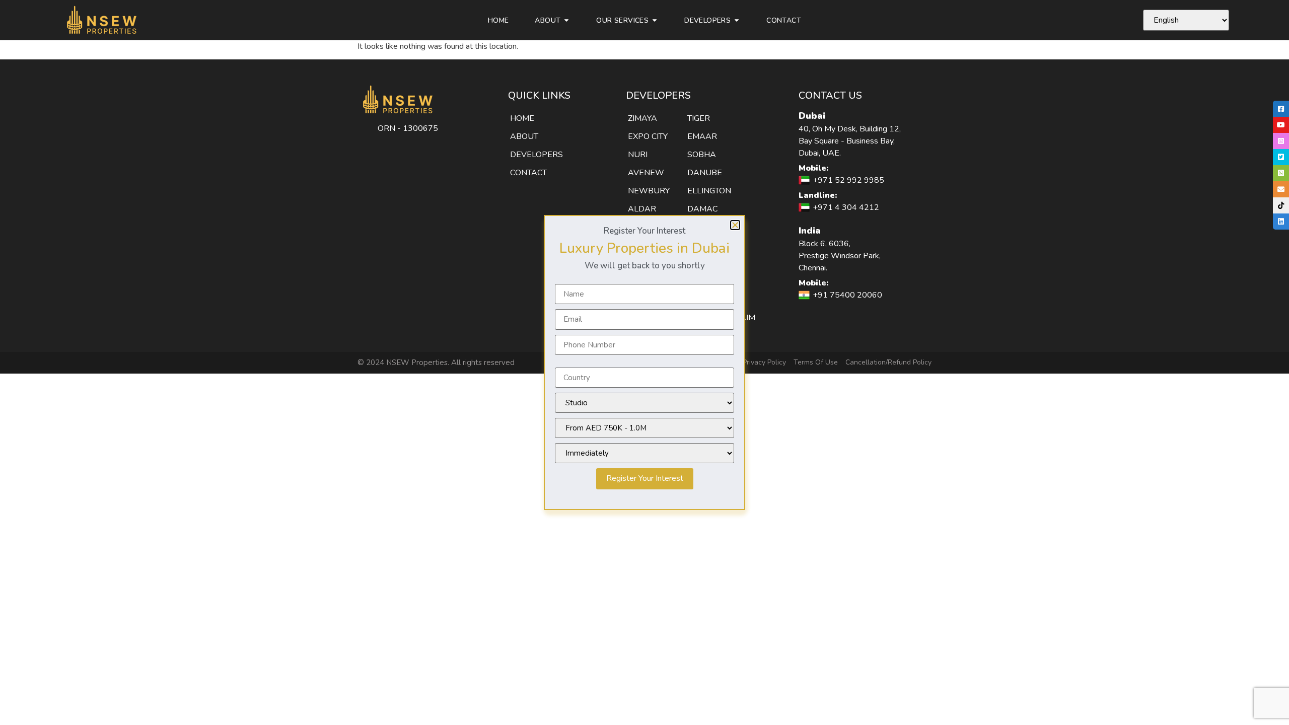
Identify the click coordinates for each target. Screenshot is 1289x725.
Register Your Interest (644, 478)
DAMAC (702, 208)
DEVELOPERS (536, 154)
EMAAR (702, 136)
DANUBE (704, 172)
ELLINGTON (709, 190)
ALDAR (642, 208)
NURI (638, 154)
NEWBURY (649, 190)
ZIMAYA (642, 118)
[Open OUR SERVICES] (654, 20)
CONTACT (528, 172)
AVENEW (646, 172)
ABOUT (524, 136)
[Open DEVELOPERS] (736, 20)
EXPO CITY (648, 136)
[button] (735, 225)
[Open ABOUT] (566, 20)
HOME (522, 118)
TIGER (698, 118)
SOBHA (701, 154)
